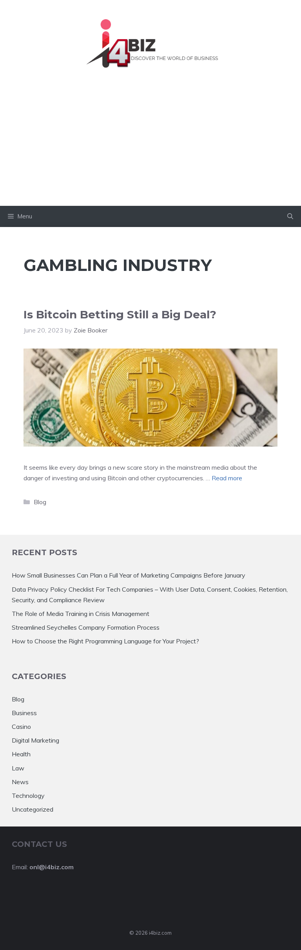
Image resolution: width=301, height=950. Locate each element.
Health (21, 754)
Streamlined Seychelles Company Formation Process (86, 627)
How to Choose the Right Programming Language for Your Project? (105, 641)
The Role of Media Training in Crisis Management (80, 614)
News (20, 782)
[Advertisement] (150, 147)
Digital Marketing (35, 740)
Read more (227, 478)
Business (24, 713)
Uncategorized (32, 809)
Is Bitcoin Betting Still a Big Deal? (120, 314)
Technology (28, 795)
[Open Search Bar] (290, 216)
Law (18, 768)
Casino (21, 726)
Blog (40, 502)
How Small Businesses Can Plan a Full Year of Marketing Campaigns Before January (128, 575)
